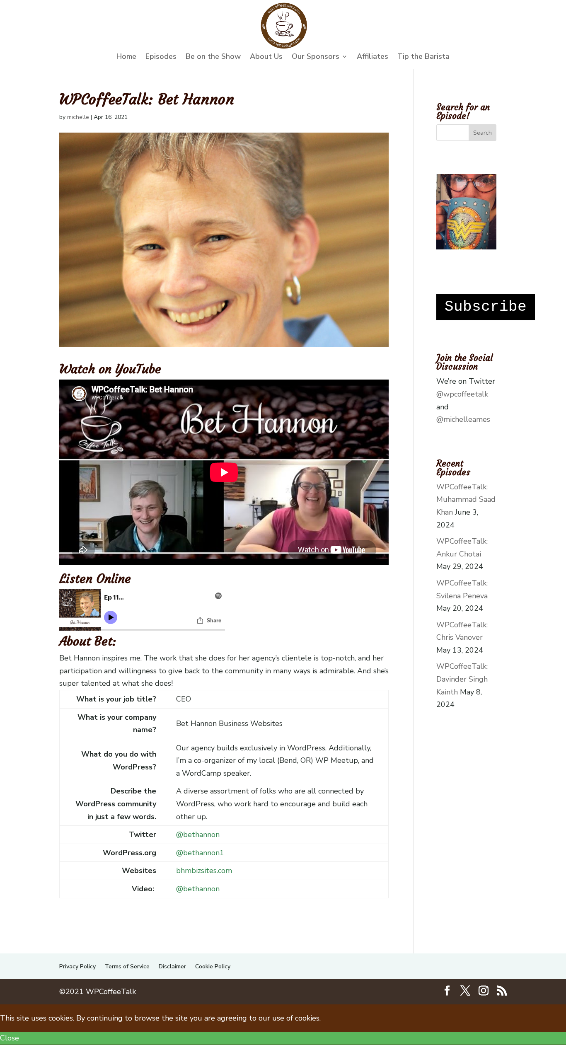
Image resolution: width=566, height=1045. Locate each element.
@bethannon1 (200, 853)
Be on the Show (213, 57)
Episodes (161, 57)
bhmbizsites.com (204, 871)
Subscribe (486, 306)
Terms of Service (127, 966)
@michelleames (463, 419)
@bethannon (198, 834)
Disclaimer (172, 966)
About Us (266, 57)
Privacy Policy (77, 966)
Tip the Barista (423, 57)
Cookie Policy (212, 966)
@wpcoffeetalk (462, 394)
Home (126, 57)
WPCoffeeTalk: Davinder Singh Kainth (462, 679)
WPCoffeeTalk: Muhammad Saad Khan (466, 499)
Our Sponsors (315, 57)
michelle (78, 117)
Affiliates (372, 57)
